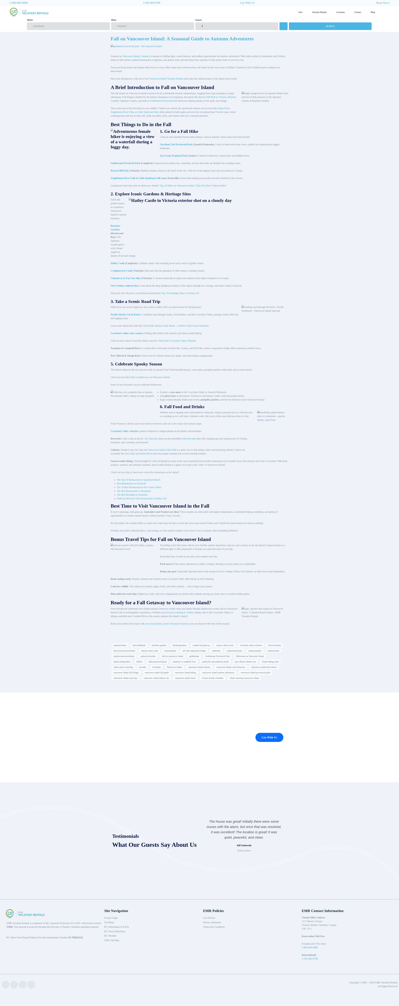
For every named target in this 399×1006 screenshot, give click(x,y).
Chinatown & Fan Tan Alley (126, 278)
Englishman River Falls (122, 112)
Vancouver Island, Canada (135, 56)
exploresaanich (254, 651)
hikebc (139, 662)
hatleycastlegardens (121, 662)
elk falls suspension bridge (194, 651)
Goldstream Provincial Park (163, 100)
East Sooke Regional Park (173, 155)
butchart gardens (159, 645)
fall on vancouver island (172, 656)
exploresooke (273, 651)
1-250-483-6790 (151, 2)
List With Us (247, 2)
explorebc (216, 651)
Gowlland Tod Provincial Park (176, 144)
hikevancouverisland (157, 662)
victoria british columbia (212, 678)
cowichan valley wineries (251, 645)
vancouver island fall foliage (126, 672)
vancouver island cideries (199, 667)
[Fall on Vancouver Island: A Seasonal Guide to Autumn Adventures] (136, 46)
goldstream (194, 656)
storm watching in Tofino (180, 612)
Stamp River (223, 108)
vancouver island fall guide (157, 672)
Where (30, 20)
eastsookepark (170, 651)
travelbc (142, 667)
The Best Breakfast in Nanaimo (132, 494)
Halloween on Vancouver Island (250, 656)
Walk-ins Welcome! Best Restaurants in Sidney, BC (142, 498)
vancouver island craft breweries (230, 667)
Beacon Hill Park (120, 170)
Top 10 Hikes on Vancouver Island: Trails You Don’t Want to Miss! (193, 185)
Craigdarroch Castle (121, 270)
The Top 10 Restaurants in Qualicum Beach (138, 479)
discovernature (274, 645)
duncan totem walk (149, 651)
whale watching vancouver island (244, 678)
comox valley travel (225, 645)
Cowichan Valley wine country (127, 333)
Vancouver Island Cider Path (162, 450)
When (113, 20)
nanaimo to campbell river (184, 662)
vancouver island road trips (125, 678)
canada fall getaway (201, 645)
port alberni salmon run (245, 662)
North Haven (146, 453)
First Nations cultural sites (124, 285)
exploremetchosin (234, 651)
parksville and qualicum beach (215, 662)
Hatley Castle (118, 263)
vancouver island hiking (185, 672)
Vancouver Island (174, 667)
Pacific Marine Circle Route (125, 314)
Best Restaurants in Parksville (131, 483)
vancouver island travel (185, 678)
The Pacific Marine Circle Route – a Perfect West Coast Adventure (176, 325)
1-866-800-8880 (19, 2)
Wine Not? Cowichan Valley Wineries (177, 340)
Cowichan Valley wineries (124, 431)
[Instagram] (31, 985)
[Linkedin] (14, 985)
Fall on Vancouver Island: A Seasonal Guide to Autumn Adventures (182, 38)
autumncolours (119, 645)
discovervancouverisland (124, 651)
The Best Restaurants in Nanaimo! (134, 491)
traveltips (156, 667)
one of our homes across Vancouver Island (165, 623)
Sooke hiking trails (270, 662)
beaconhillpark (139, 645)
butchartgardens (179, 645)
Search (330, 26)
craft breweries (189, 438)
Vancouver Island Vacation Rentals (166, 78)
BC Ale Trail (146, 438)
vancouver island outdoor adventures (218, 672)
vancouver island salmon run (156, 678)
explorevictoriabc (148, 656)
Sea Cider (130, 453)
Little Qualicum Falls (148, 112)
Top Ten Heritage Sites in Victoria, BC (180, 293)
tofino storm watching (123, 667)
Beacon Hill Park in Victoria (212, 97)
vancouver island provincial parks (255, 672)
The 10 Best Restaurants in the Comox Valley (139, 487)
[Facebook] (5, 985)
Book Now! (382, 2)
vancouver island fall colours (264, 667)
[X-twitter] (22, 985)
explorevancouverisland (123, 656)
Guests (198, 20)
